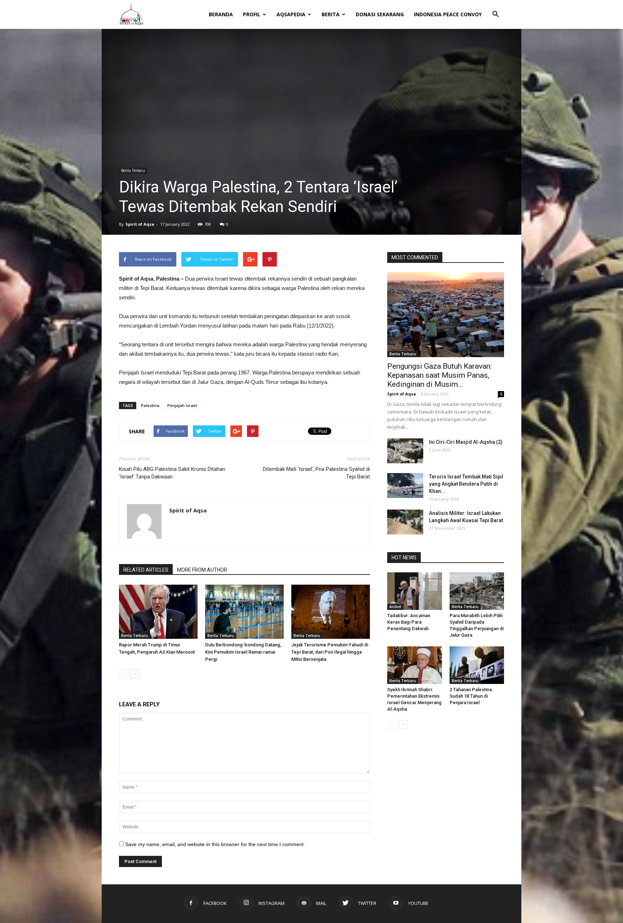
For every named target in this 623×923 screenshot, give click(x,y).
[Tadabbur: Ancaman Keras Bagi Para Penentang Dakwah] (414, 591)
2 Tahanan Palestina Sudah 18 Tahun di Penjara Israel (471, 696)
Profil (251, 14)
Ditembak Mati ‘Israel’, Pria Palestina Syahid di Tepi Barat (316, 473)
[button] (495, 9)
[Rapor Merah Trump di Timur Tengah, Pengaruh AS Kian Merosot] (158, 612)
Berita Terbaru (133, 170)
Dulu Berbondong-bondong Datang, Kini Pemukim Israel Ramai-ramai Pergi (243, 652)
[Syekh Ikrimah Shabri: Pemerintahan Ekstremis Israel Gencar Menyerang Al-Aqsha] (414, 665)
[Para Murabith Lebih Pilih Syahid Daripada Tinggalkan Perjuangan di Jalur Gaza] (477, 591)
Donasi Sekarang (380, 14)
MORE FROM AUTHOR (202, 570)
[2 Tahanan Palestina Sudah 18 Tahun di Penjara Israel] (477, 665)
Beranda (221, 14)
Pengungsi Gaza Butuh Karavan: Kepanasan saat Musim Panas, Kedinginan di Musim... (439, 375)
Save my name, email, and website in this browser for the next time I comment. (215, 844)
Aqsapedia (291, 14)
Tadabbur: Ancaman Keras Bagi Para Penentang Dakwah (408, 622)
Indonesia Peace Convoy (448, 14)
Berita (331, 14)
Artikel (395, 606)
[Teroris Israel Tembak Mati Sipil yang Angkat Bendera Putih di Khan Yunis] (405, 485)
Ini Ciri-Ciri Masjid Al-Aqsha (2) (466, 442)
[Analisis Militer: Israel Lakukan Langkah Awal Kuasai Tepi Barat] (405, 522)
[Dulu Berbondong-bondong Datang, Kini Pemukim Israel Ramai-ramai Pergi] (244, 612)
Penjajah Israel (182, 405)
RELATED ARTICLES (145, 570)
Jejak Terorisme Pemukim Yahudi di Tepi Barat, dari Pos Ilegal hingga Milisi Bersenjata (329, 652)
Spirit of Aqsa (139, 224)
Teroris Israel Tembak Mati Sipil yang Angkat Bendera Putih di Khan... (466, 484)
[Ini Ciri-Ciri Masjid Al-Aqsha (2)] (405, 450)
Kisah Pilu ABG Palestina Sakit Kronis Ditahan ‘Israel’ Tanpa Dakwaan (172, 473)
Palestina (150, 405)
